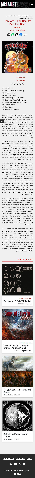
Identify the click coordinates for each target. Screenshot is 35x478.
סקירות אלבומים (23, 16)
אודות (29, 458)
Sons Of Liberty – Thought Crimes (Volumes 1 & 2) (16, 346)
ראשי (31, 16)
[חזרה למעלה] (30, 474)
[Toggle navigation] (32, 4)
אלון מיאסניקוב (26, 351)
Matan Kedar (8, 395)
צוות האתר (20, 458)
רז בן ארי (28, 304)
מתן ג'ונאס (14, 30)
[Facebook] (24, 463)
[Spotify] (11, 463)
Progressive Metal (25, 298)
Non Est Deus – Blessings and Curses (17, 390)
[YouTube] (15, 463)
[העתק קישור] (8, 34)
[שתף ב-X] (16, 34)
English (17, 473)
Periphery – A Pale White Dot (17, 301)
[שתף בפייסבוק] (20, 34)
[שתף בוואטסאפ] (12, 34)
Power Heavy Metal (25, 343)
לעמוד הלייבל (21, 80)
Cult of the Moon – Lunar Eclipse (16, 435)
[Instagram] (20, 463)
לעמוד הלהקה (20, 77)
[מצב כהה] (2, 121)
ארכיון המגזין (8, 458)
